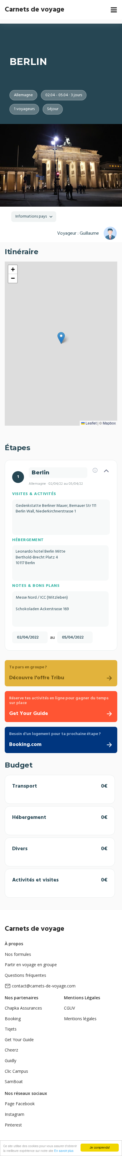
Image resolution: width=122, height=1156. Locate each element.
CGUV (69, 1008)
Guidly (10, 1060)
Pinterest (13, 1125)
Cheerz (11, 1050)
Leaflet (91, 422)
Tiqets (11, 1029)
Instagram (14, 1114)
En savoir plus (63, 1150)
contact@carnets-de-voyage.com (44, 986)
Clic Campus (16, 1071)
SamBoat (14, 1081)
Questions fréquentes (25, 975)
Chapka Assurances (23, 1008)
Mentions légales (80, 1018)
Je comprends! (100, 1147)
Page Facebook (20, 1103)
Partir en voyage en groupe (31, 964)
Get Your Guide (19, 1039)
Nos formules (18, 954)
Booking (13, 1018)
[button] (61, 338)
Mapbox (109, 422)
